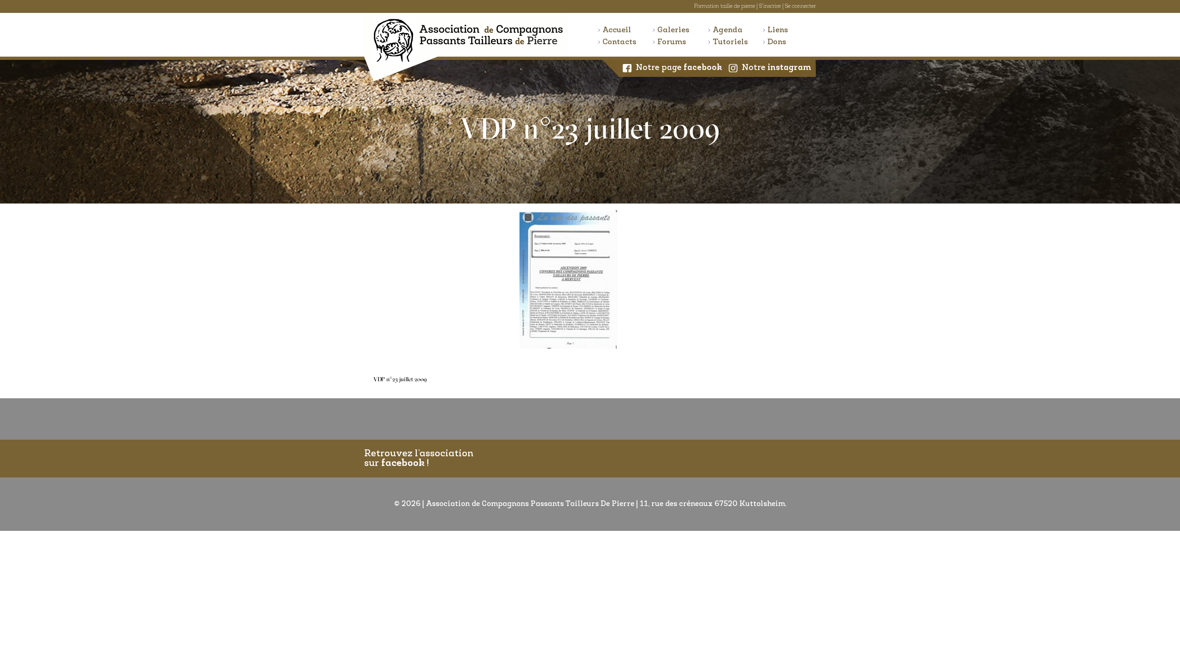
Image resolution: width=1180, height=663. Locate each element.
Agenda (728, 30)
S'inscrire (770, 6)
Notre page (679, 68)
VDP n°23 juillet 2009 (400, 380)
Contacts (619, 42)
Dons (776, 42)
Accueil (616, 30)
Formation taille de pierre (724, 6)
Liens (777, 30)
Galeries (673, 30)
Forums (671, 42)
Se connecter (800, 6)
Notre (776, 68)
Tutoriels (730, 42)
